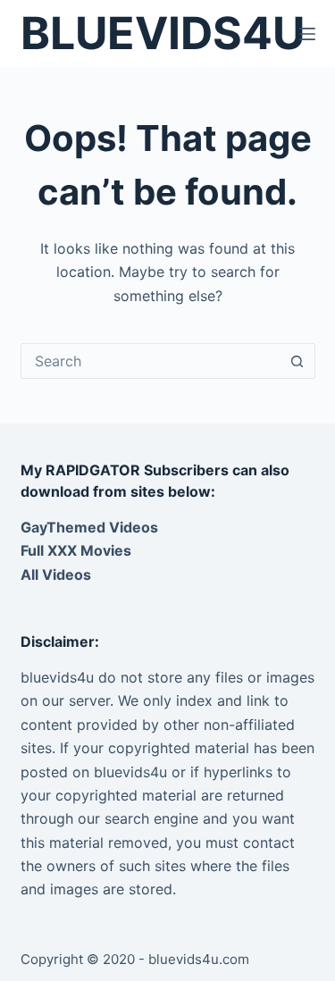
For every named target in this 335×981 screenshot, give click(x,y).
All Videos (56, 574)
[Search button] (297, 361)
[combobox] (151, 361)
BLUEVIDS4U (163, 33)
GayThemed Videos (89, 527)
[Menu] (307, 34)
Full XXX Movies (76, 550)
